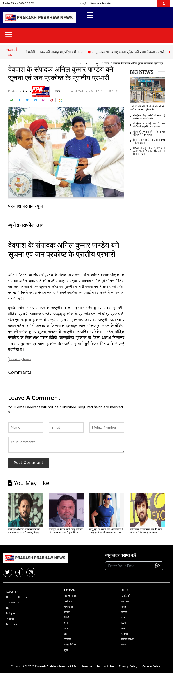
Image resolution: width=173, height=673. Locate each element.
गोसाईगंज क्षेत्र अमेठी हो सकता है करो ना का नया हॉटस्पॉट (149, 117)
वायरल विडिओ (70, 644)
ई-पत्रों (83, 3)
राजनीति (67, 639)
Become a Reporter (100, 3)
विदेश (66, 628)
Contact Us (12, 602)
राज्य (106, 63)
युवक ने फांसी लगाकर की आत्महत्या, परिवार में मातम (42, 51)
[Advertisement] (151, 230)
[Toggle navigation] (90, 18)
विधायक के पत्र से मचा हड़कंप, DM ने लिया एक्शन (149, 141)
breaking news (20, 359)
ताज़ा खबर (68, 606)
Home (96, 63)
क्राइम (67, 612)
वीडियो (66, 617)
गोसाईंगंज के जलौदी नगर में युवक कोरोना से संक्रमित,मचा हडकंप (149, 125)
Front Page (70, 595)
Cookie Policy (151, 666)
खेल (65, 633)
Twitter (10, 618)
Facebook (11, 624)
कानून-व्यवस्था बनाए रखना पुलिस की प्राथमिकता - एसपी (119, 51)
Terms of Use (105, 666)
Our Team (12, 608)
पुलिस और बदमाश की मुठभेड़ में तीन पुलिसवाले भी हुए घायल (149, 133)
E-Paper (10, 613)
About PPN (12, 591)
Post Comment (28, 462)
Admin (27, 91)
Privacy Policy (128, 666)
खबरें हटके (68, 601)
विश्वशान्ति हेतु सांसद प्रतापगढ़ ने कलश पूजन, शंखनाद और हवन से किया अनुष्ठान (149, 151)
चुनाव (66, 650)
